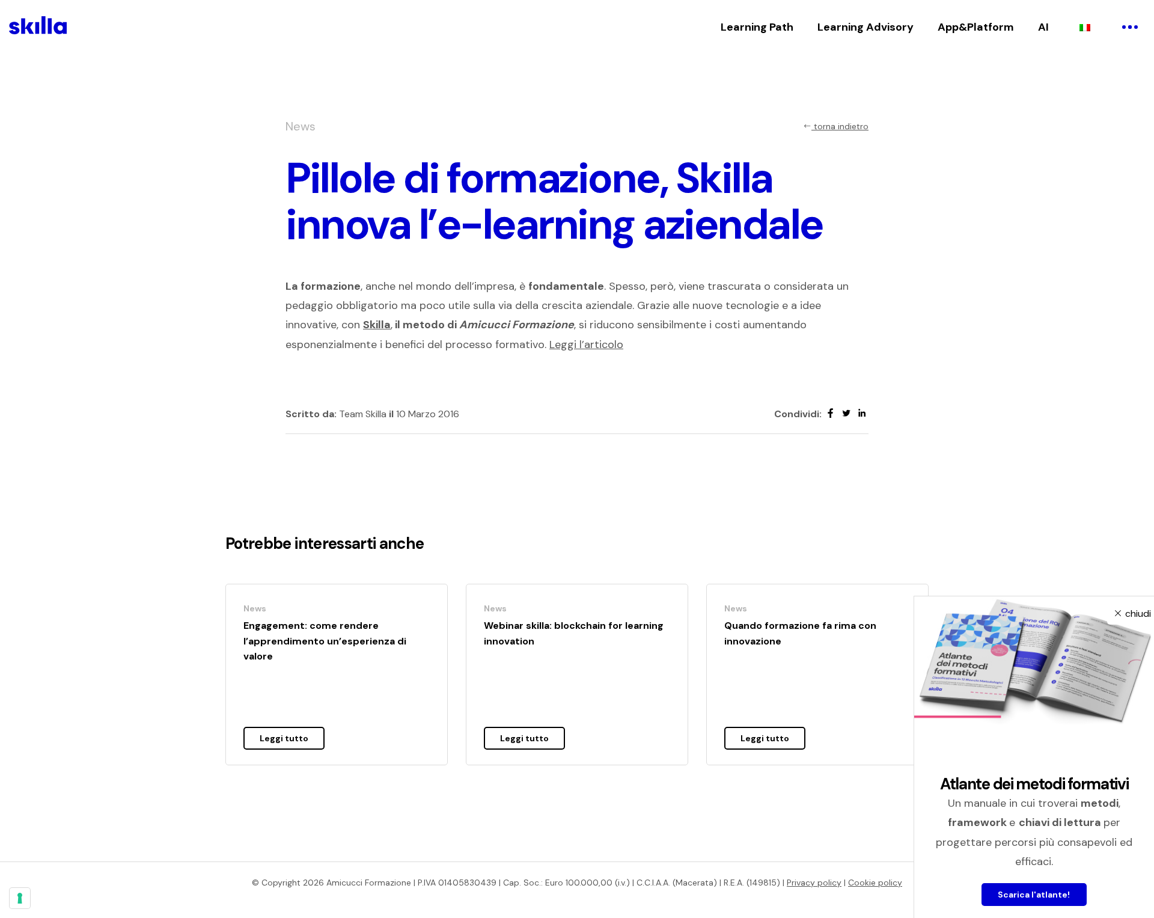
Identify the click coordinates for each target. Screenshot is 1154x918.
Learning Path (757, 27)
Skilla (377, 324)
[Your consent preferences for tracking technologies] (20, 898)
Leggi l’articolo (586, 344)
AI (1043, 27)
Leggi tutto (284, 738)
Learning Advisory (865, 27)
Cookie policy (875, 882)
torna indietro (840, 126)
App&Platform (976, 27)
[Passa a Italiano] (1084, 27)
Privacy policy (814, 882)
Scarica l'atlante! (1034, 894)
